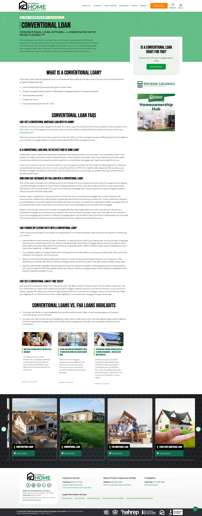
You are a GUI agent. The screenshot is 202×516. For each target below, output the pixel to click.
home (26, 17)
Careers (143, 6)
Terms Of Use (80, 498)
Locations (97, 6)
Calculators (124, 6)
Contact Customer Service (72, 485)
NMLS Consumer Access (32, 500)
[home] (32, 6)
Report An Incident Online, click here (117, 485)
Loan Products (110, 6)
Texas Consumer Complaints (113, 498)
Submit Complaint (151, 485)
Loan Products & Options (38, 17)
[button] (3, 429)
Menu (180, 8)
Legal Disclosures (93, 498)
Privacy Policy (67, 498)
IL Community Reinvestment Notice (139, 498)
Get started (159, 6)
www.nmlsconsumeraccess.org (27, 513)
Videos (134, 6)
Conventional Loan (55, 17)
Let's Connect (156, 67)
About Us (86, 6)
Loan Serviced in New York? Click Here (76, 487)
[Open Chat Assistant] (195, 509)
